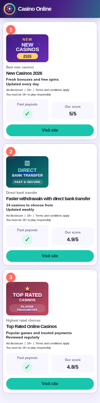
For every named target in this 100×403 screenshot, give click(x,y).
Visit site (50, 130)
